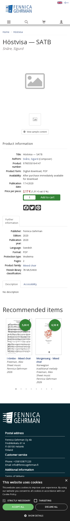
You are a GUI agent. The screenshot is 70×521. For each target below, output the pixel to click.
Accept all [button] (18, 506)
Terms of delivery (14, 476)
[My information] (61, 22)
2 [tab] (21, 389)
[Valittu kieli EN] (60, 2)
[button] (35, 515)
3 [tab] (26, 389)
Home (6, 32)
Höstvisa (18, 32)
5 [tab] (36, 389)
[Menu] (9, 22)
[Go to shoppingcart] (44, 22)
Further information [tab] (11, 221)
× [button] (66, 480)
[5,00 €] (19, 354)
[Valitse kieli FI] (66, 2)
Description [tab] (11, 284)
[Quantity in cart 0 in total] (44, 22)
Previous (1, 351)
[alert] (35, 499)
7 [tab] (46, 389)
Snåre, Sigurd (30, 159)
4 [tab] (31, 389)
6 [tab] (41, 389)
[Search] (26, 22)
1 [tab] (16, 389)
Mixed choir (29, 265)
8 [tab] (51, 389)
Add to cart (47, 197)
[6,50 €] (49, 354)
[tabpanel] (19, 346)
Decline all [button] (51, 506)
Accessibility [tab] (30, 284)
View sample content (36, 131)
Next (65, 351)
